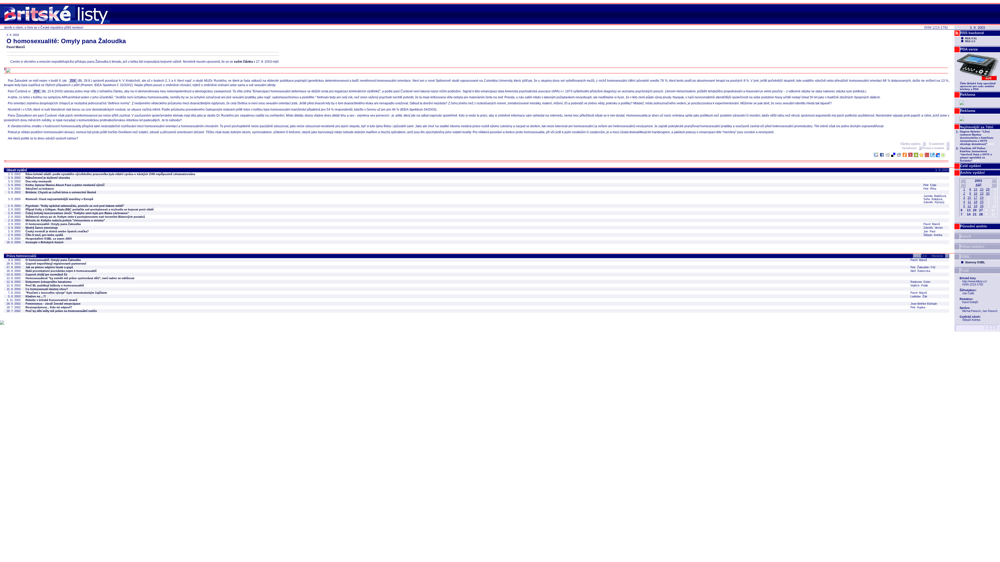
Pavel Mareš (16, 47)
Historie (940, 256)
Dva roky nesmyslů (39, 181)
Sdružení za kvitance (40, 188)
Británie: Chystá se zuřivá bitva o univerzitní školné (61, 192)
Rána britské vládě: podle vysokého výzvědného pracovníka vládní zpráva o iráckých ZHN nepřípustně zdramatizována (110, 174)
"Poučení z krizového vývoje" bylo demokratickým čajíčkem (66, 292)
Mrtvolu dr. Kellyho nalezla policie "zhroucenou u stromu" (65, 220)
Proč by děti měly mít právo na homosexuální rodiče (61, 310)
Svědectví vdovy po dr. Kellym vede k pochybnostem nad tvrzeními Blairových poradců (85, 216)
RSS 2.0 (970, 41)
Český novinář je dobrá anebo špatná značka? (57, 231)
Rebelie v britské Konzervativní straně (51, 300)
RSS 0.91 (971, 38)
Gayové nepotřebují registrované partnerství (56, 263)
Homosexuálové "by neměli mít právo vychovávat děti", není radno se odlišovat (80, 278)
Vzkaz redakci (972, 246)
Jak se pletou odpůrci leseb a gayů (49, 267)
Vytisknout (909, 148)
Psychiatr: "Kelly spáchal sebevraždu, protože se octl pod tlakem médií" (75, 205)
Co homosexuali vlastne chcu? (47, 289)
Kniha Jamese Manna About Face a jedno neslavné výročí (65, 185)
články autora (910, 144)
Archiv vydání (972, 172)
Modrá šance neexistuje (42, 227)
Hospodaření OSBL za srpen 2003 (49, 238)
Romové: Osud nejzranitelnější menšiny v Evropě (59, 199)
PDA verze (969, 49)
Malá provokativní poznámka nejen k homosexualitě (61, 270)
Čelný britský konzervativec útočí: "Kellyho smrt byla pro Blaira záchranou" (77, 213)
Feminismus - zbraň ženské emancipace (53, 303)
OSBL (965, 256)
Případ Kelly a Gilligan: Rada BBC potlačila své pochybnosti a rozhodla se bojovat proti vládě (90, 209)
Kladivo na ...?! (36, 296)
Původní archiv (973, 226)
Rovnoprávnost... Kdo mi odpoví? (49, 307)
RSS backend (972, 33)
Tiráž (964, 270)
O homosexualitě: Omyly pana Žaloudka (53, 224)
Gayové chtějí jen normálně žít (46, 274)
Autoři (965, 236)
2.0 (920, 256)
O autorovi (937, 144)
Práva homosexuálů (21, 256)
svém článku (243, 61)
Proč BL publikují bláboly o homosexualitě (55, 285)
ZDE (73, 80)
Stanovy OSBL (975, 262)
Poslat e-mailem (933, 148)
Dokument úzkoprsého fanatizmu (49, 281)
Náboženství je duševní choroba (48, 177)
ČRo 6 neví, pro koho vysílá (44, 235)
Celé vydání (970, 166)
